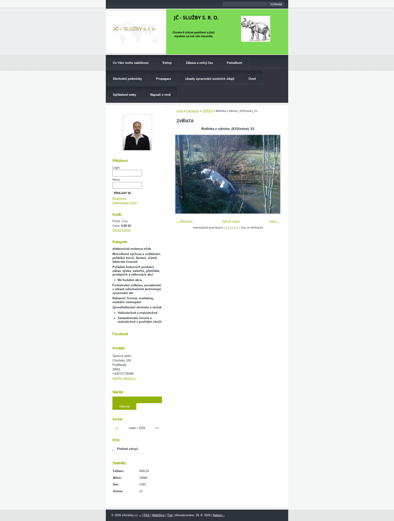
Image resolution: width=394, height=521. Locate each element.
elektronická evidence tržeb (131, 248)
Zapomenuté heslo (124, 202)
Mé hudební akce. (130, 280)
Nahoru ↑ (219, 515)
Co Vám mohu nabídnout (130, 62)
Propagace (163, 78)
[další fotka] (274, 174)
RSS (146, 515)
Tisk (170, 515)
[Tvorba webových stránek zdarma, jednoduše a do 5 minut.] (140, 516)
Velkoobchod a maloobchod (137, 313)
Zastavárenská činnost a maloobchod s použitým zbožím (140, 320)
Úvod (252, 78)
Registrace (119, 198)
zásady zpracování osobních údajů (209, 78)
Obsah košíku (121, 230)
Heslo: (116, 179)
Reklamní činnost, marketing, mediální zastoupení (133, 300)
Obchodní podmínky (127, 78)
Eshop (167, 62)
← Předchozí (184, 221)
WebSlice (158, 515)
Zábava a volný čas (199, 62)
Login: (116, 167)
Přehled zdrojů (127, 449)
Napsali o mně (160, 94)
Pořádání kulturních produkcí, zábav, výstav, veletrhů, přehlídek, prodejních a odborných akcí (136, 270)
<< (117, 428)
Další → (274, 221)
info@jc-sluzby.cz (124, 378)
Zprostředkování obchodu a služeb (137, 307)
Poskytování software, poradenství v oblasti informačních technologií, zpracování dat (137, 289)
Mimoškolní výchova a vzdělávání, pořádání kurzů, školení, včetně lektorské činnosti (136, 257)
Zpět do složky (231, 221)
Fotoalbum (234, 62)
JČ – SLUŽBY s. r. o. (134, 29)
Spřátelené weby (124, 94)
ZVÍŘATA (207, 111)
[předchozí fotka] (181, 174)
